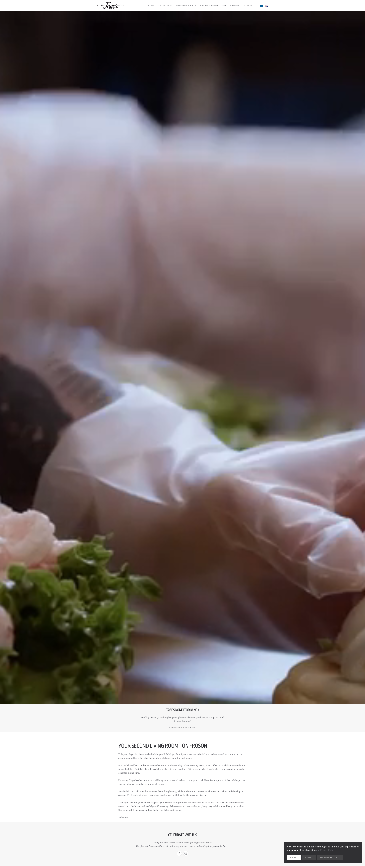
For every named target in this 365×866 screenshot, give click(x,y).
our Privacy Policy (325, 850)
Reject (309, 857)
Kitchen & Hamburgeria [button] (213, 6)
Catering (235, 6)
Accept (294, 857)
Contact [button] (249, 6)
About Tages (165, 6)
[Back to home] (110, 5)
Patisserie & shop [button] (186, 6)
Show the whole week (182, 728)
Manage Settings (330, 857)
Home (151, 6)
